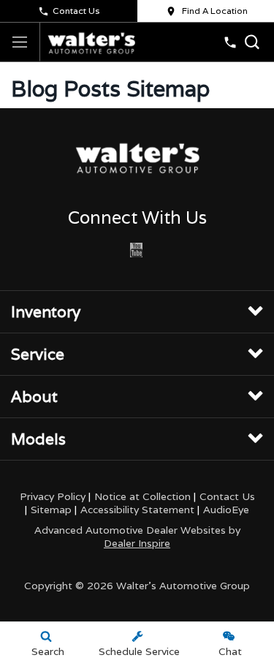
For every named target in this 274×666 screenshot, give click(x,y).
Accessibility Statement (137, 509)
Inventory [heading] (45, 312)
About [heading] (34, 396)
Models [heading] (38, 439)
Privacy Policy (52, 496)
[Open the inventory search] (252, 42)
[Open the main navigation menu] (20, 42)
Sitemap (51, 509)
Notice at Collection (142, 496)
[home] (91, 41)
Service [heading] (37, 354)
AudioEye (226, 509)
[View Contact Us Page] (230, 42)
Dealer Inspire (137, 543)
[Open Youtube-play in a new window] (136, 250)
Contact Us (76, 10)
